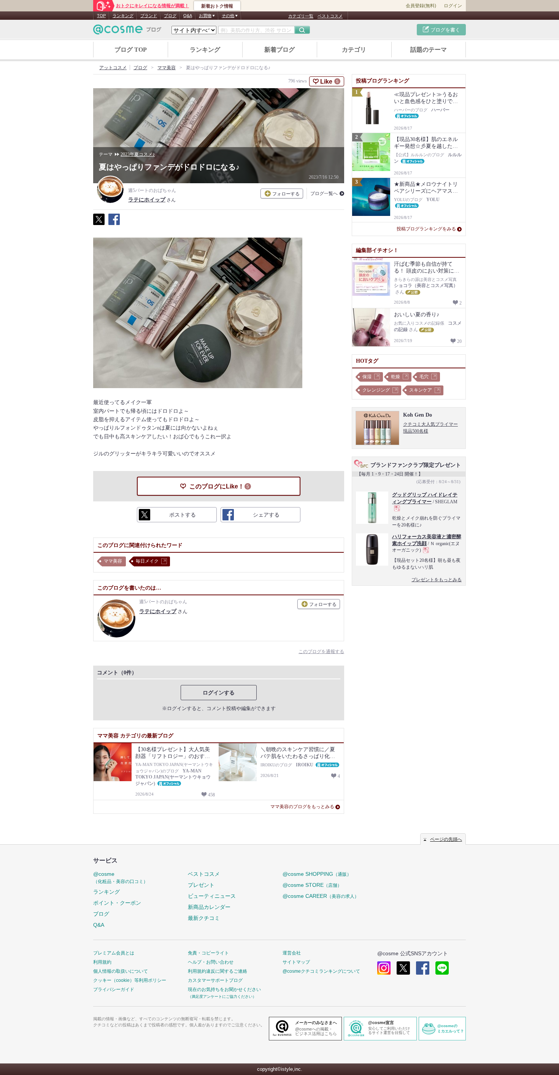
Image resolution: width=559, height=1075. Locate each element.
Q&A (187, 15)
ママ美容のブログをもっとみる (302, 806)
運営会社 (292, 953)
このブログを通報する (321, 651)
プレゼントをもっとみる (436, 579)
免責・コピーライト (208, 953)
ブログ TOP (130, 49)
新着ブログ (279, 49)
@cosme (120, 877)
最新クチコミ (204, 918)
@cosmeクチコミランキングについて (321, 971)
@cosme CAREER (321, 896)
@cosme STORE (312, 885)
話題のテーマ (428, 49)
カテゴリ (354, 49)
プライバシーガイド (113, 989)
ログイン (453, 5)
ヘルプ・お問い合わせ (210, 962)
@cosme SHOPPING (317, 874)
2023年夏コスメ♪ (138, 154)
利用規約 (102, 962)
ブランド (148, 15)
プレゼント (201, 885)
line (442, 968)
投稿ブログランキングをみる (426, 228)
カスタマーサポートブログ (215, 980)
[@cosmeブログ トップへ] (127, 29)
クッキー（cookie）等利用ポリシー (129, 980)
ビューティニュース (212, 896)
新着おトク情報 (217, 6)
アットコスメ (113, 67)
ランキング (123, 15)
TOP (101, 15)
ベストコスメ (330, 16)
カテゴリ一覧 (300, 16)
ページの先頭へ (446, 839)
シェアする (114, 223)
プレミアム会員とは (113, 953)
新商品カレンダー (209, 907)
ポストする (99, 223)
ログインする (219, 693)
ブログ (170, 15)
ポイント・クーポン (117, 903)
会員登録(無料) (421, 5)
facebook (422, 968)
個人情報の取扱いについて (120, 971)
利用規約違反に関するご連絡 (217, 971)
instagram (384, 968)
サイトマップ (296, 962)
